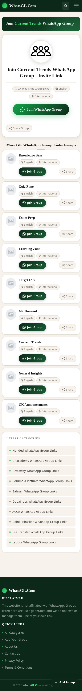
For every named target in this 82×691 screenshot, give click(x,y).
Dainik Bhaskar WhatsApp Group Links (39, 522)
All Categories (14, 633)
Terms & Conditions (18, 667)
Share (69, 171)
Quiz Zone (26, 186)
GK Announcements (33, 404)
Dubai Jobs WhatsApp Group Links (36, 501)
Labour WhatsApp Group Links (34, 542)
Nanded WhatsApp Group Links (34, 450)
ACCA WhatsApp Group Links (32, 512)
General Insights (30, 373)
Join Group (34, 171)
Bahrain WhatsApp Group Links (34, 491)
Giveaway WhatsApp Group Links (35, 471)
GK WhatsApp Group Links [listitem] (33, 88)
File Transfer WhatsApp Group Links (37, 532)
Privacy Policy (14, 660)
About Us (11, 646)
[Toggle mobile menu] (76, 6)
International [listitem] (42, 96)
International (49, 162)
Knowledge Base (30, 155)
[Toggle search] (65, 6)
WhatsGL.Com (22, 5)
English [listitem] (63, 88)
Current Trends (30, 342)
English (28, 162)
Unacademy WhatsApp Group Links (37, 461)
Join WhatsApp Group (44, 109)
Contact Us (12, 653)
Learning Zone (29, 249)
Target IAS (27, 280)
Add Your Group (16, 640)
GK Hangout (28, 311)
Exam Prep (27, 217)
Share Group (21, 128)
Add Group (67, 682)
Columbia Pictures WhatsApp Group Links (42, 481)
